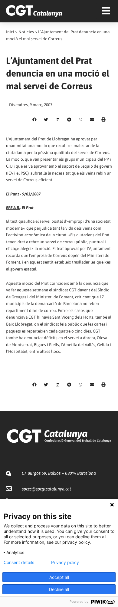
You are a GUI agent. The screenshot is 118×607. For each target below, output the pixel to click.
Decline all (59, 589)
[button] (34, 119)
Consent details (19, 562)
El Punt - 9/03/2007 (23, 194)
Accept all (59, 577)
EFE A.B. (13, 207)
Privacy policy (65, 562)
